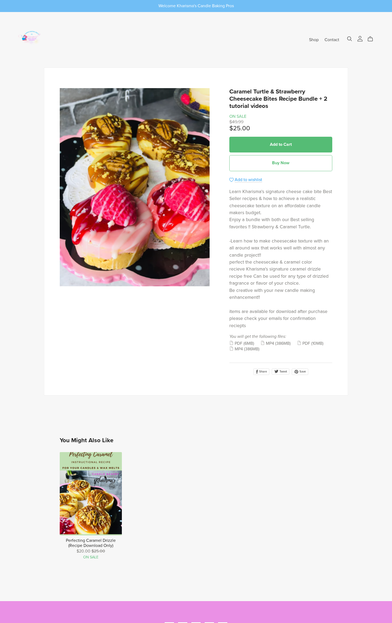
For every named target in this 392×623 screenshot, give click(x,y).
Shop (314, 39)
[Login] (360, 38)
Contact (332, 39)
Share (262, 371)
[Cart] (372, 39)
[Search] (349, 38)
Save (302, 371)
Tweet (283, 371)
